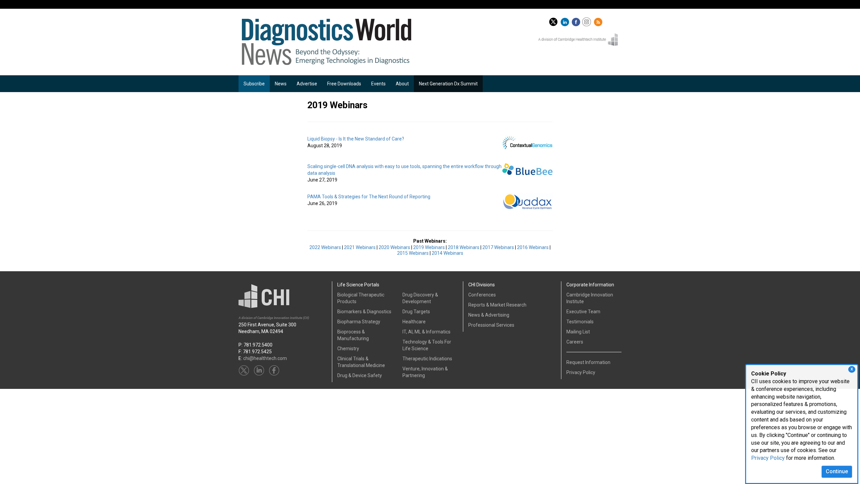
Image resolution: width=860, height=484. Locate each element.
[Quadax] (527, 201)
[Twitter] (553, 20)
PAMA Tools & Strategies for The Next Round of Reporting (368, 196)
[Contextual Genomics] (527, 142)
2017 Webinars (498, 247)
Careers (574, 342)
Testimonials (580, 321)
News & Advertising (488, 315)
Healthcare (414, 321)
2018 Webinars (463, 247)
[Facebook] (577, 20)
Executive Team (583, 311)
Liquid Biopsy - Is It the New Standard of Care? (355, 139)
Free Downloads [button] (344, 83)
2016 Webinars (533, 247)
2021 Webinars (360, 247)
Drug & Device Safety (359, 375)
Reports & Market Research (497, 305)
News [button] (281, 83)
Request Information (588, 362)
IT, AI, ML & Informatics (426, 331)
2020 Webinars (394, 247)
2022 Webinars (325, 247)
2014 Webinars (447, 253)
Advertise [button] (307, 83)
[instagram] (587, 20)
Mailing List (578, 331)
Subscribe (254, 83)
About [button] (402, 83)
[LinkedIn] (566, 20)
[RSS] (599, 20)
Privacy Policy (768, 458)
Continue (837, 471)
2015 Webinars (413, 253)
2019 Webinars (429, 247)
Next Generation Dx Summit (448, 83)
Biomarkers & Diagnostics (364, 311)
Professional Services (491, 325)
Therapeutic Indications (427, 358)
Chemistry (348, 348)
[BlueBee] (527, 168)
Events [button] (378, 83)
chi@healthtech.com (265, 358)
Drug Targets (416, 311)
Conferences (482, 294)
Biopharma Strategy (358, 321)
